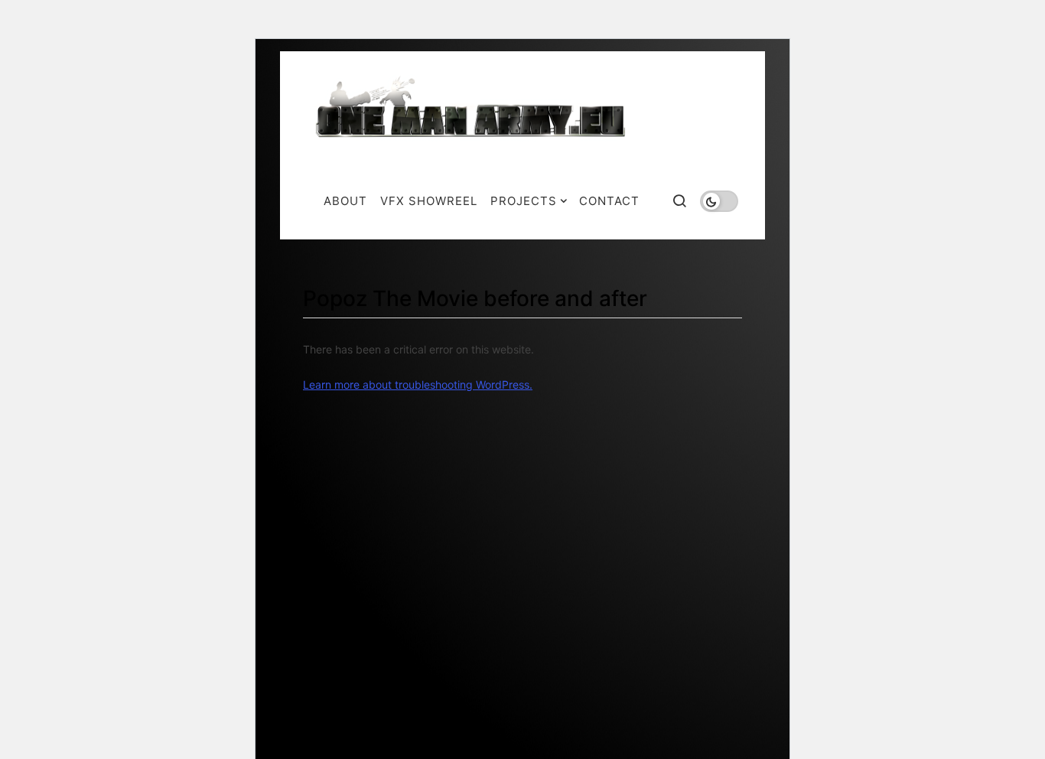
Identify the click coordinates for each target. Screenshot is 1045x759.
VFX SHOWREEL (428, 201)
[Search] (679, 200)
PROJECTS (523, 201)
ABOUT (345, 201)
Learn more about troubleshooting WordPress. (417, 384)
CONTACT (609, 201)
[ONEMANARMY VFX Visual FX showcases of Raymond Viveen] (472, 110)
